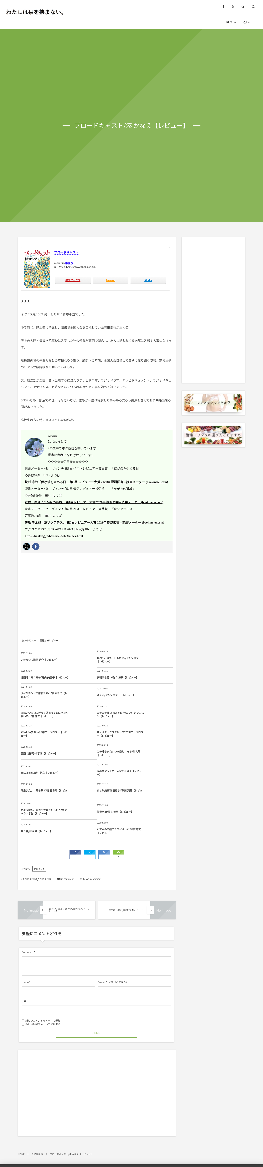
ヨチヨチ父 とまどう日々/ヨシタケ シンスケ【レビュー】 (120, 714)
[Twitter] (26, 546)
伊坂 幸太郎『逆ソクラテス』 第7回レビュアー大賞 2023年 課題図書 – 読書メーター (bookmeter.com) (94, 522)
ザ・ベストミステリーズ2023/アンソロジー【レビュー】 (120, 733)
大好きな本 (39, 868)
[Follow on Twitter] (233, 7)
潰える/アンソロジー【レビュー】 (116, 695)
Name (25, 982)
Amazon (110, 280)
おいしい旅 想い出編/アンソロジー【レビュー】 (44, 733)
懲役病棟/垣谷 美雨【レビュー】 (115, 811)
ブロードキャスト (66, 252)
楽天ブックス (72, 280)
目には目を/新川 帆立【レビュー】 (40, 772)
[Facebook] (35, 546)
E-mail (101, 982)
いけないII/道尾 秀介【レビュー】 (40, 659)
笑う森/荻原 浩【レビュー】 (36, 831)
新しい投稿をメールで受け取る (42, 1024)
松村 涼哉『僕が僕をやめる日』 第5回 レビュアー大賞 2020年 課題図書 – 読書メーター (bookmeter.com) (96, 482)
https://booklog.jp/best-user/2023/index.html (54, 536)
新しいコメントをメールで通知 (42, 1020)
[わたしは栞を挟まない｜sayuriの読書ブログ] (35, 12)
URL (24, 1001)
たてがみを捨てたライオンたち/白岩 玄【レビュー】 (119, 830)
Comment (27, 952)
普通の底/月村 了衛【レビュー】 (39, 753)
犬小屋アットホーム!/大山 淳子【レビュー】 (119, 772)
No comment (67, 879)
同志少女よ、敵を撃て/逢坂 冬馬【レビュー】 (44, 792)
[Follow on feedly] (243, 7)
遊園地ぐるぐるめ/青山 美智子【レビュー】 (45, 677)
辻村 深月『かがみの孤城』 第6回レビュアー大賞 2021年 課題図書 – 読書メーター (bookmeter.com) (94, 502)
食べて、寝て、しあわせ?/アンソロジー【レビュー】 (119, 659)
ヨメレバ (69, 262)
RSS (248, 22)
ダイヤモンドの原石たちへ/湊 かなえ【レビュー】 (44, 694)
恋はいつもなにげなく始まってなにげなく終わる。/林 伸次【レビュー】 (44, 714)
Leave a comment (92, 879)
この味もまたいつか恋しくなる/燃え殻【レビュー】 (118, 753)
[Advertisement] (97, 596)
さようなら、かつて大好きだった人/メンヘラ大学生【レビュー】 (44, 811)
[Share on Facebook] (223, 7)
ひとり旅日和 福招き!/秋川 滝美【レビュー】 (119, 792)
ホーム (232, 22)
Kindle (148, 280)
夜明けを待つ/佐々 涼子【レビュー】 (117, 677)
